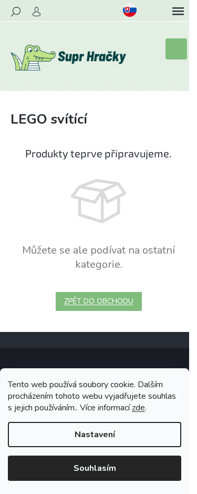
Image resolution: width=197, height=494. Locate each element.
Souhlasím (95, 468)
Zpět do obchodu (98, 301)
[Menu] (178, 11)
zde (138, 408)
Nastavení (95, 434)
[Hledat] (15, 11)
